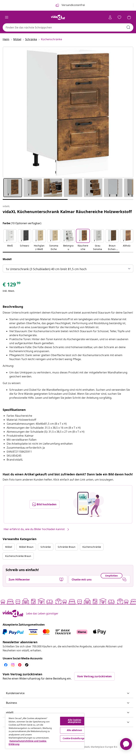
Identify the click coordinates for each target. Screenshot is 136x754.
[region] (44, 731)
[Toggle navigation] (7, 17)
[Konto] (110, 17)
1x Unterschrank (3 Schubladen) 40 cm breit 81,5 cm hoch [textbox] (46, 269)
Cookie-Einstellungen (74, 738)
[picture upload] (88, 504)
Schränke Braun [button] (66, 546)
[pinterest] (19, 665)
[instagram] (12, 665)
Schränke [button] (45, 546)
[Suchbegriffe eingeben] (128, 27)
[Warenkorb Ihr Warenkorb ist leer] (129, 17)
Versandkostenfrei (73, 5)
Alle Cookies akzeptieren (74, 721)
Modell (7, 259)
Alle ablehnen (74, 730)
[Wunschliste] (119, 17)
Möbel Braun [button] (26, 546)
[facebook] (5, 665)
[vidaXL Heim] (58, 17)
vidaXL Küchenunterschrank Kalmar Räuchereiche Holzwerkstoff (67, 211)
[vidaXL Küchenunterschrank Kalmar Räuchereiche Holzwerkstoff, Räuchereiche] (68, 112)
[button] (10, 240)
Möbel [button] (8, 546)
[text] (12, 285)
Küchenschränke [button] (91, 546)
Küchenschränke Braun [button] (18, 556)
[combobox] (68, 27)
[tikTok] (26, 665)
